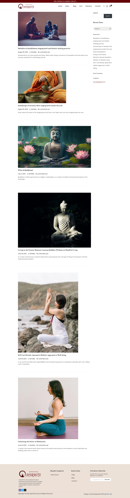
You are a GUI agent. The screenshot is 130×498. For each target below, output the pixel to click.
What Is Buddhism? (25, 170)
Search (95, 13)
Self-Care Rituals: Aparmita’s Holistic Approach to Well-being (42, 355)
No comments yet (44, 52)
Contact (74, 481)
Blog (73, 478)
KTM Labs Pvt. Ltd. (106, 494)
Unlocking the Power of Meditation (32, 441)
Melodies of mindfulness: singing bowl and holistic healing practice (44, 48)
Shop (73, 475)
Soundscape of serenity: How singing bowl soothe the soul (40, 105)
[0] (110, 6)
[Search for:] (102, 29)
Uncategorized (98, 82)
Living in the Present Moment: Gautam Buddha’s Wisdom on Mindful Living (47, 250)
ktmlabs (33, 52)
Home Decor (55, 475)
